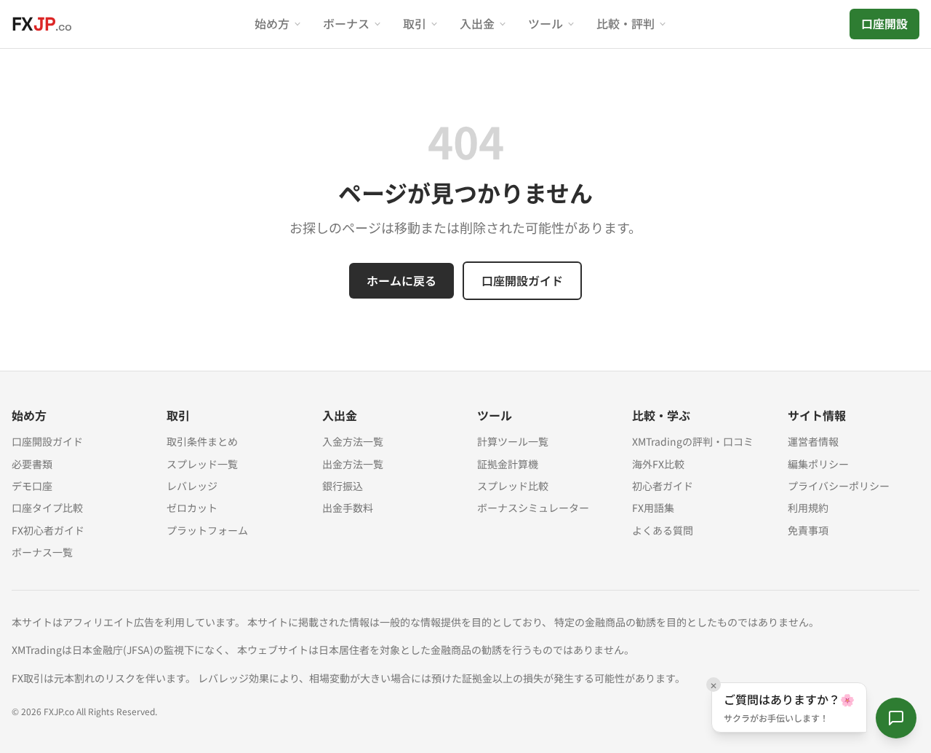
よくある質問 (662, 530)
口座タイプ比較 (47, 507)
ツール (545, 23)
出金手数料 (347, 507)
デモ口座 (32, 485)
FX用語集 (653, 507)
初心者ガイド (662, 485)
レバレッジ (192, 485)
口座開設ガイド (522, 280)
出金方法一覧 (352, 464)
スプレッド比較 (512, 485)
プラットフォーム (207, 530)
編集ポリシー (818, 464)
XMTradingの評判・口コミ (693, 441)
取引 (414, 23)
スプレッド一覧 (202, 464)
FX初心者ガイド (48, 530)
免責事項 (808, 530)
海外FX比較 (658, 464)
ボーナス (346, 23)
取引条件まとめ (202, 441)
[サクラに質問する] (896, 718)
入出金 (477, 23)
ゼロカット (192, 507)
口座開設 (884, 23)
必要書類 (32, 464)
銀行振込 (342, 485)
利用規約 (808, 507)
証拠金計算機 (507, 464)
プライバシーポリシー (839, 485)
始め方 (272, 23)
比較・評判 (625, 23)
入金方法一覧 (352, 441)
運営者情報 (813, 441)
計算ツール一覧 (512, 441)
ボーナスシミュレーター (533, 507)
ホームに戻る (401, 280)
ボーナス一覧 (42, 552)
